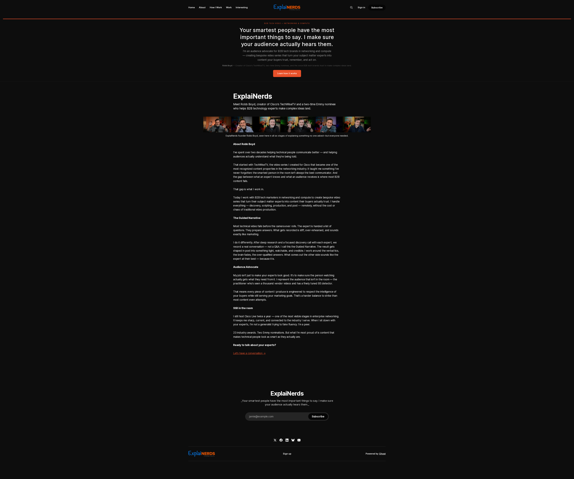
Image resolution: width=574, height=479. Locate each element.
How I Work (216, 7)
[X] (275, 440)
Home (191, 7)
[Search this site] (351, 7)
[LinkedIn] (287, 440)
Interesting (242, 7)
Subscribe (377, 7)
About (202, 7)
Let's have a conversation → (249, 353)
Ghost (382, 453)
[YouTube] (298, 440)
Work (229, 7)
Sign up (287, 453)
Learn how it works (287, 73)
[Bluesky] (292, 440)
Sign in (361, 7)
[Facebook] (281, 440)
